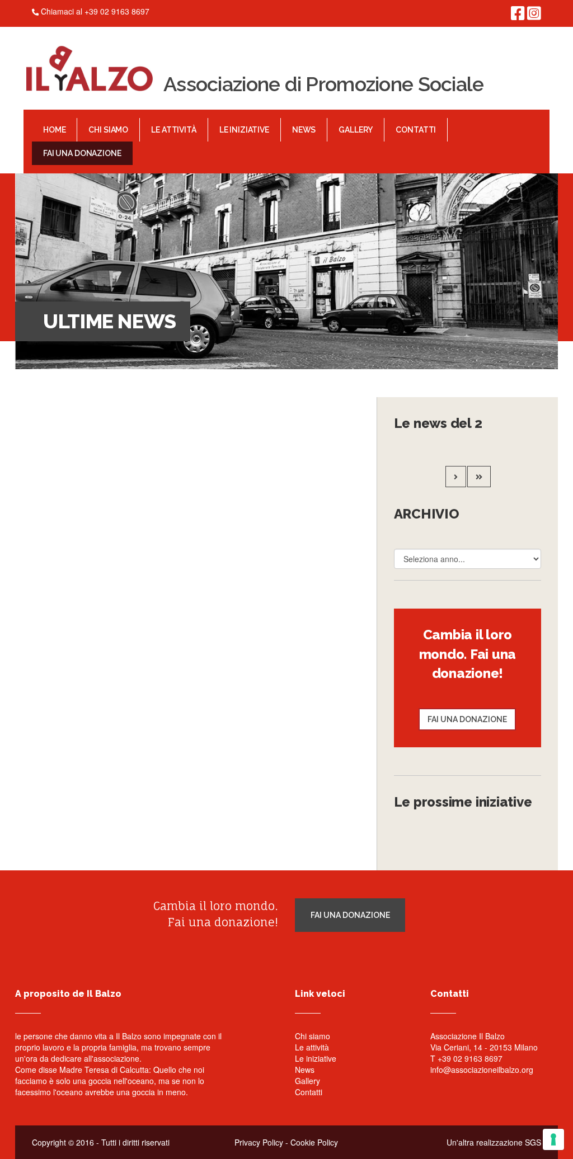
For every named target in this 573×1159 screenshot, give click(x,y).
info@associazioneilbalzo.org (481, 1069)
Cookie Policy (314, 1142)
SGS (533, 1142)
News (304, 1069)
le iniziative (244, 129)
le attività (173, 129)
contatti (416, 129)
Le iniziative (315, 1058)
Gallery (307, 1080)
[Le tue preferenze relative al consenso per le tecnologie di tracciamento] (553, 1139)
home (54, 129)
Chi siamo (312, 1036)
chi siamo (108, 129)
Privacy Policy (258, 1142)
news (304, 129)
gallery (356, 129)
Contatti (308, 1091)
